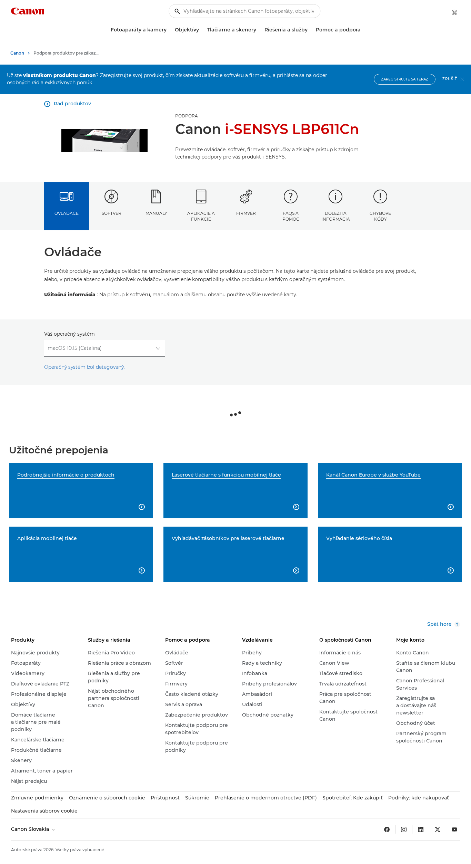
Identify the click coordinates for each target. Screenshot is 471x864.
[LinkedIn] (420, 829)
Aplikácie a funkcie (201, 216)
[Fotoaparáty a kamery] (169, 29)
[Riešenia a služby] (310, 29)
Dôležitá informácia (335, 216)
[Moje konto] (454, 12)
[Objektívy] (201, 29)
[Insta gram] (404, 829)
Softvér (111, 213)
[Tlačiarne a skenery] (259, 29)
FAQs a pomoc (290, 216)
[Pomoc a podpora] (363, 29)
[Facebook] (387, 829)
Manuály (156, 213)
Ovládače (66, 213)
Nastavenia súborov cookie (44, 811)
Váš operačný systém (69, 334)
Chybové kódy (380, 216)
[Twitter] (437, 829)
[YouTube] (454, 829)
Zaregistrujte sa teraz (404, 79)
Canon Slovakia (30, 829)
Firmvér (246, 213)
